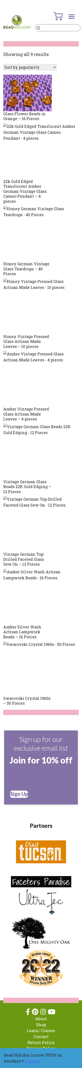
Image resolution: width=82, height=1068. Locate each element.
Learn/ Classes (41, 1030)
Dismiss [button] (32, 1061)
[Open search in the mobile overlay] (57, 27)
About (41, 1018)
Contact (41, 1036)
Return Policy (41, 1042)
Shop (41, 1024)
